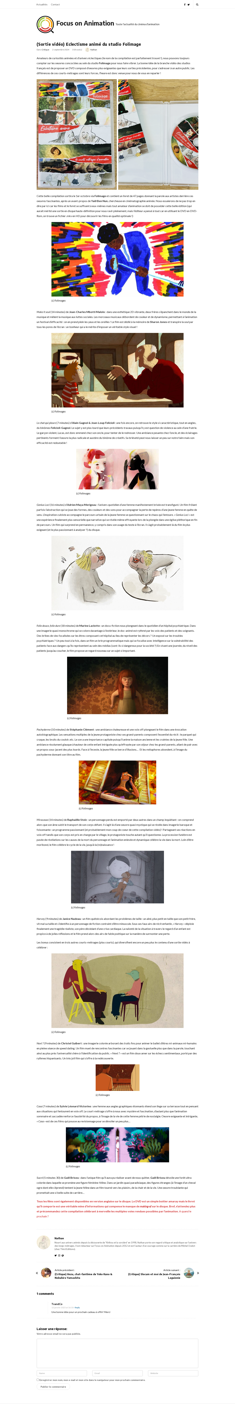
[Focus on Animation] (45, 24)
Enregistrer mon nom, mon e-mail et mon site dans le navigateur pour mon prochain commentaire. (92, 1380)
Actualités (41, 4)
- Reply (77, 1307)
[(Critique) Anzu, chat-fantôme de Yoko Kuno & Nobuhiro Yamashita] (46, 1273)
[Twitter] (189, 4)
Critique (45, 49)
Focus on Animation (85, 23)
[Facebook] (184, 4)
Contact (55, 4)
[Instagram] (60, 1255)
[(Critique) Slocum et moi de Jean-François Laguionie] (189, 1273)
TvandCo (56, 1304)
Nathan (93, 49)
